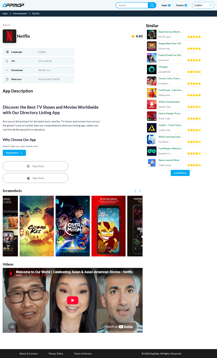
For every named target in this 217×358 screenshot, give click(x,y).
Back (7, 24)
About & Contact (28, 353)
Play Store (38, 166)
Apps (5, 14)
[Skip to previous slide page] (135, 191)
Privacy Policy (56, 353)
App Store (38, 178)
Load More (180, 172)
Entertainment (20, 14)
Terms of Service (83, 353)
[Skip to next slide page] (140, 191)
